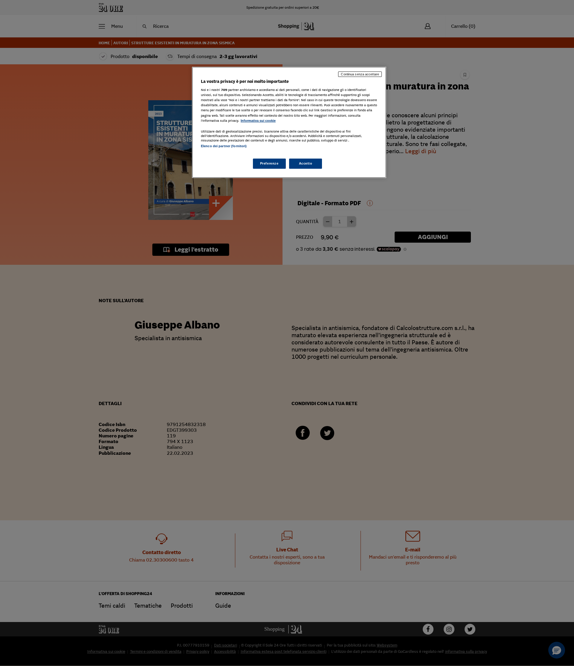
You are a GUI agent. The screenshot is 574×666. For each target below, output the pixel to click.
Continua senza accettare (360, 74)
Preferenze (269, 163)
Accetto (305, 163)
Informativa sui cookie (258, 120)
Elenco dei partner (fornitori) (224, 146)
